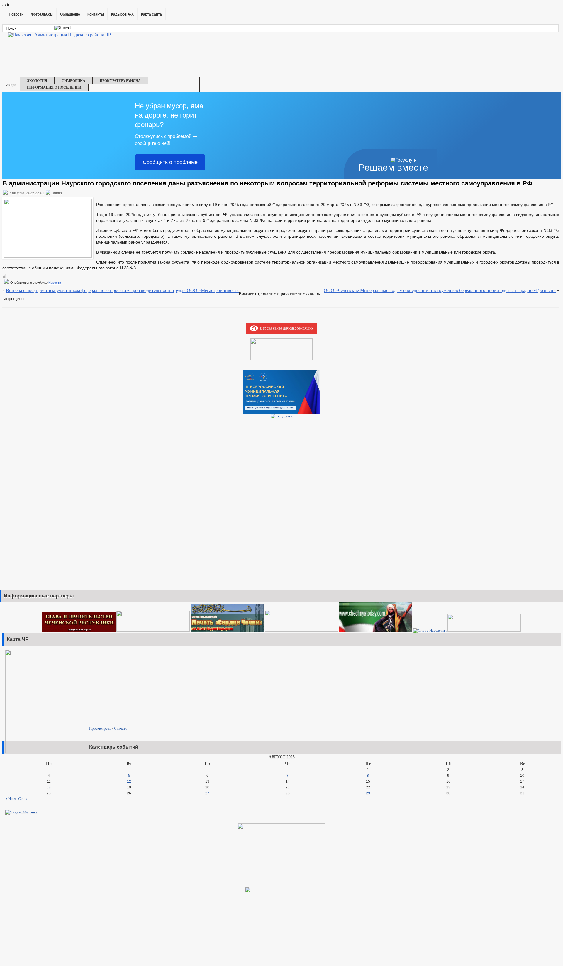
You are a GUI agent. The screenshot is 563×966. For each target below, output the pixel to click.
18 (49, 787)
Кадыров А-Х (122, 14)
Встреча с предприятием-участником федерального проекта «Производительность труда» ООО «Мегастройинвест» (122, 290)
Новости (16, 14)
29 (368, 793)
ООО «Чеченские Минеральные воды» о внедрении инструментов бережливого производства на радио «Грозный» (440, 290)
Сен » (23, 798)
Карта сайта (151, 14)
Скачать (120, 728)
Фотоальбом (42, 14)
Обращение (70, 14)
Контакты (95, 14)
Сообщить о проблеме (170, 162)
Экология (37, 81)
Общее (11, 84)
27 (207, 793)
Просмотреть (100, 728)
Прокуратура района (120, 81)
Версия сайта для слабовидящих (285, 328)
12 (129, 781)
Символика (73, 81)
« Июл (10, 798)
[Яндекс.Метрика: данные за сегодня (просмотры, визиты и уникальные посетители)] (21, 812)
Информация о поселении (54, 87)
